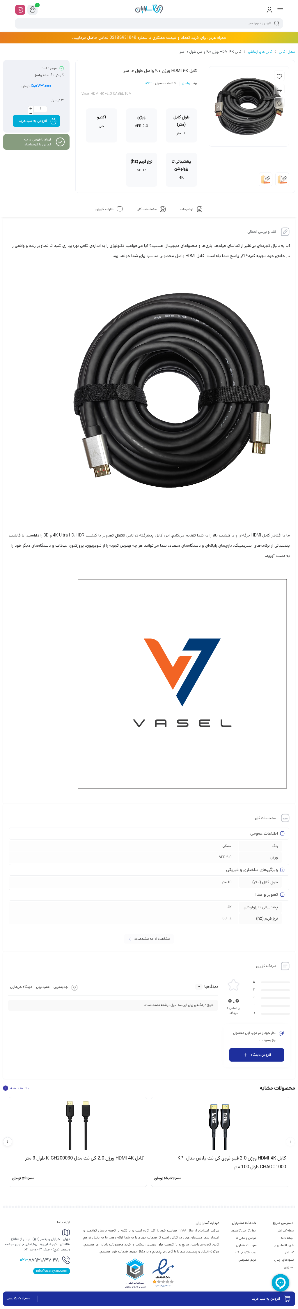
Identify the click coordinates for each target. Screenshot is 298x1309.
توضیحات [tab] (187, 209)
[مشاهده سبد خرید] (32, 10)
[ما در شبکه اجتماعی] (20, 10)
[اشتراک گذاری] (279, 102)
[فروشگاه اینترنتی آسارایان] (149, 9)
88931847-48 (39, 1260)
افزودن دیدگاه (261, 1054)
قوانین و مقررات (245, 1238)
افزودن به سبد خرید (33, 120)
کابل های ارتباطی (260, 51)
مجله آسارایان (285, 1230)
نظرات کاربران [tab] (104, 209)
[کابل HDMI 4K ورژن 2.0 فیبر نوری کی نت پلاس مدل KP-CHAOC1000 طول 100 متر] (220, 1125)
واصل (186, 83)
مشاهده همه (17, 1088)
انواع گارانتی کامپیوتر (243, 1230)
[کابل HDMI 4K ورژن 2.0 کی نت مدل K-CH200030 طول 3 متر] (78, 1125)
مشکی (227, 845)
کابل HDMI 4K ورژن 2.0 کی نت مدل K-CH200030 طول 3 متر (84, 1158)
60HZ (227, 918)
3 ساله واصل (42, 75)
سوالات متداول (246, 1245)
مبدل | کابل (287, 51)
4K (230, 907)
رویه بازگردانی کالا (245, 1252)
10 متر (227, 882)
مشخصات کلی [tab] (147, 209)
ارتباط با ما (287, 1238)
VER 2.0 (225, 857)
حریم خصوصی (247, 1259)
